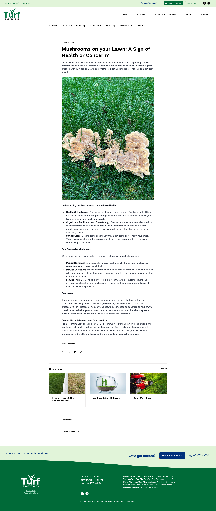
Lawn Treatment (68, 343)
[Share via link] (81, 352)
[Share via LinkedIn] (75, 352)
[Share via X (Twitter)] (69, 352)
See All (164, 369)
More (140, 25)
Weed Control (126, 25)
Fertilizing (110, 25)
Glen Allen (142, 482)
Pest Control (95, 25)
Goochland (170, 482)
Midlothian (133, 482)
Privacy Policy (31, 491)
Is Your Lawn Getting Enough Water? (63, 399)
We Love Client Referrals (106, 398)
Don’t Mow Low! (143, 398)
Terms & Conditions (31, 493)
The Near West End (131, 479)
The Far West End (147, 479)
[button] (141, 15)
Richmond (156, 476)
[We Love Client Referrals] (108, 383)
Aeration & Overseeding (73, 25)
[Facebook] (204, 3)
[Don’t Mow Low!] (148, 383)
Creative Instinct (130, 501)
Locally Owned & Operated (17, 3)
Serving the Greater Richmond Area (27, 453)
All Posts (53, 25)
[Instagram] (209, 3)
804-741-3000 (201, 455)
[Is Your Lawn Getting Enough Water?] (67, 383)
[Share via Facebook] (63, 352)
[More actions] (152, 42)
